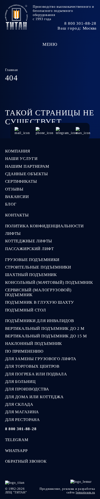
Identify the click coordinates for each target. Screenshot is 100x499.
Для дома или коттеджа (34, 397)
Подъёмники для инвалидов (39, 320)
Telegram (16, 439)
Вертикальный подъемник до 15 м (46, 336)
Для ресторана (22, 419)
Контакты (17, 215)
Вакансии (17, 196)
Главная (11, 70)
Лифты (13, 233)
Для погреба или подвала (36, 374)
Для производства (27, 389)
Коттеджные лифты (28, 241)
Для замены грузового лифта (40, 358)
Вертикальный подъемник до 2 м (45, 328)
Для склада (19, 404)
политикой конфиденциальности (28, 493)
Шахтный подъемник (31, 274)
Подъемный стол (25, 310)
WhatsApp (16, 450)
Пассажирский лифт (29, 248)
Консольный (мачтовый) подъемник (49, 282)
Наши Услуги (21, 158)
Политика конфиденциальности (44, 226)
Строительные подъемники (38, 267)
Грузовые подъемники (32, 259)
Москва (89, 28)
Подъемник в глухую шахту (39, 302)
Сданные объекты (26, 174)
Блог (11, 204)
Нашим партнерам (27, 166)
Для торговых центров (32, 366)
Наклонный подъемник (33, 343)
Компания (17, 151)
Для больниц (20, 381)
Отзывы (14, 189)
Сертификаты (21, 181)
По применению (24, 351)
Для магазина (22, 412)
